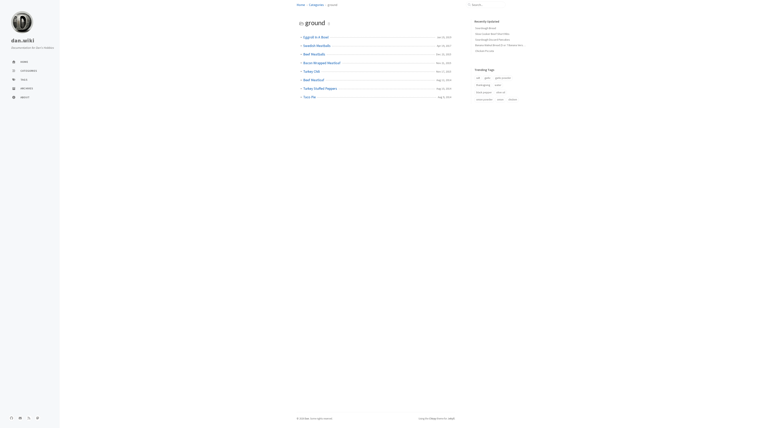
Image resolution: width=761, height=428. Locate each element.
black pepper (484, 92)
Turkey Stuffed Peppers (320, 88)
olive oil (500, 92)
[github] (11, 418)
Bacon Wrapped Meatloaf (321, 63)
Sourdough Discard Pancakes (492, 39)
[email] (20, 418)
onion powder (484, 99)
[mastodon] (37, 418)
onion (500, 99)
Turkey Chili (311, 71)
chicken (512, 99)
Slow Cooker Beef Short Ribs (492, 34)
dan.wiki (22, 40)
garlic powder (503, 78)
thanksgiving (483, 85)
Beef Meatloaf (313, 80)
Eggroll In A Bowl (316, 37)
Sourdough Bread (485, 28)
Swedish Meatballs (317, 46)
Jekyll (451, 418)
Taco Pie (309, 97)
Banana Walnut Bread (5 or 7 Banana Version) (501, 45)
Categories (316, 5)
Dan (307, 418)
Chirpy (432, 418)
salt (478, 78)
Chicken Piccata (484, 51)
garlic (487, 78)
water (498, 85)
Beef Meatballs (314, 54)
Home (301, 5)
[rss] (29, 418)
